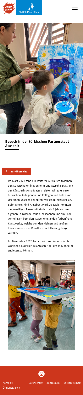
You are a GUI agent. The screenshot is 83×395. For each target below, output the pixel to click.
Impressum (53, 382)
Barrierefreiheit (72, 382)
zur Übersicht (18, 171)
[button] (70, 305)
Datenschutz (36, 382)
